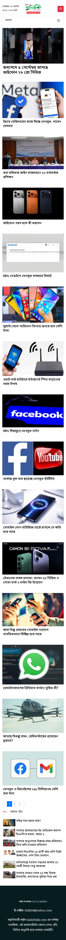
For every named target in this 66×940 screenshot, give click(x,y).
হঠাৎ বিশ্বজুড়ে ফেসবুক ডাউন (21, 431)
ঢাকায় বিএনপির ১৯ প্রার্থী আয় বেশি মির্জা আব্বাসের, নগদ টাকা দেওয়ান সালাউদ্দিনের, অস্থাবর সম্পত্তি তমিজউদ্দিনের (38, 853)
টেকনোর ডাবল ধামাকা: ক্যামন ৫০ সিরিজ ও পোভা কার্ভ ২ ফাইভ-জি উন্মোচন (31, 580)
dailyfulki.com (37, 920)
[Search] (61, 9)
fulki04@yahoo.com (38, 910)
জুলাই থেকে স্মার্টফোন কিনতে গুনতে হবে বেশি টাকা (32, 328)
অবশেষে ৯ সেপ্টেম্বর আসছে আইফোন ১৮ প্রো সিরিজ (25, 70)
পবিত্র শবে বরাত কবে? (28, 821)
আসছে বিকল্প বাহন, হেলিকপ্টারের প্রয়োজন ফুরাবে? (30, 738)
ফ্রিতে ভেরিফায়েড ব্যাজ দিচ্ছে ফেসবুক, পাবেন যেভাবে (32, 124)
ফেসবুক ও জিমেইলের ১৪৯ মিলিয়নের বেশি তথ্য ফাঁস (30, 791)
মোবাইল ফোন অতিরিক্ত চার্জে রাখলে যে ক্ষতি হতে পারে (32, 529)
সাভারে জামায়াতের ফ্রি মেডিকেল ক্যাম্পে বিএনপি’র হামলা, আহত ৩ (38, 832)
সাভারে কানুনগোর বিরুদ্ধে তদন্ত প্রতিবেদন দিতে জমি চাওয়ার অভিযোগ (39, 843)
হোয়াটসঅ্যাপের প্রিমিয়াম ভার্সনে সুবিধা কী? (30, 688)
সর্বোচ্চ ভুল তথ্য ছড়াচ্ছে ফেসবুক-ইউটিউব (28, 479)
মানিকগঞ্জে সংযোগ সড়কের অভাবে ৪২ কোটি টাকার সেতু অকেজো (37, 864)
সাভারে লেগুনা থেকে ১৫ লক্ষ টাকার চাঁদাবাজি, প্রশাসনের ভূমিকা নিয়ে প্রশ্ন (36, 875)
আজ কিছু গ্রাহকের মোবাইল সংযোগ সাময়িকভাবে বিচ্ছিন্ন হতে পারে (26, 632)
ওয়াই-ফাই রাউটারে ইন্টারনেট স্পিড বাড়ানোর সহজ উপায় (31, 381)
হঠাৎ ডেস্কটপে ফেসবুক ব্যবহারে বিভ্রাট (27, 276)
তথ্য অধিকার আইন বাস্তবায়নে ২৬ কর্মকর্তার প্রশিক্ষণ (30, 175)
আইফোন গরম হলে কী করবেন (22, 223)
